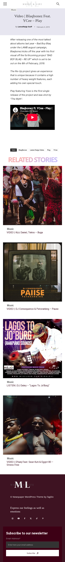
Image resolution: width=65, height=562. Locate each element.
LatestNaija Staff (25, 26)
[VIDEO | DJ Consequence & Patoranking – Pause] (32, 272)
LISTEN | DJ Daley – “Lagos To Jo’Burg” (28, 385)
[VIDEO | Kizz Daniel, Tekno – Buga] (32, 195)
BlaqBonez (23, 150)
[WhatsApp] (34, 141)
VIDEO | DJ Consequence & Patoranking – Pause (32, 308)
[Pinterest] (27, 141)
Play (48, 150)
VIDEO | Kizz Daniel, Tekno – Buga (25, 232)
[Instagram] (12, 518)
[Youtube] (18, 518)
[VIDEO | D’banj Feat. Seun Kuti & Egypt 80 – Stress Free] (32, 425)
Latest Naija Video (37, 150)
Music (13, 9)
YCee (55, 150)
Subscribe (31, 553)
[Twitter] (20, 141)
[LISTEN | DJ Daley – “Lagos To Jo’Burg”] (32, 348)
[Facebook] (13, 141)
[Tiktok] (36, 518)
